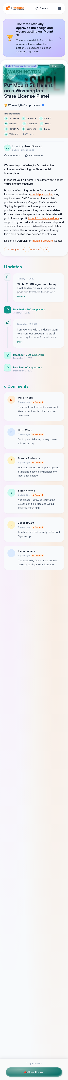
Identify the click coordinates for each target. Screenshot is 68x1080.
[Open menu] (59, 8)
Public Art (35, 249)
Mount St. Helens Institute (43, 218)
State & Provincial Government (21, 66)
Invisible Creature (42, 240)
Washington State (15, 249)
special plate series (41, 194)
